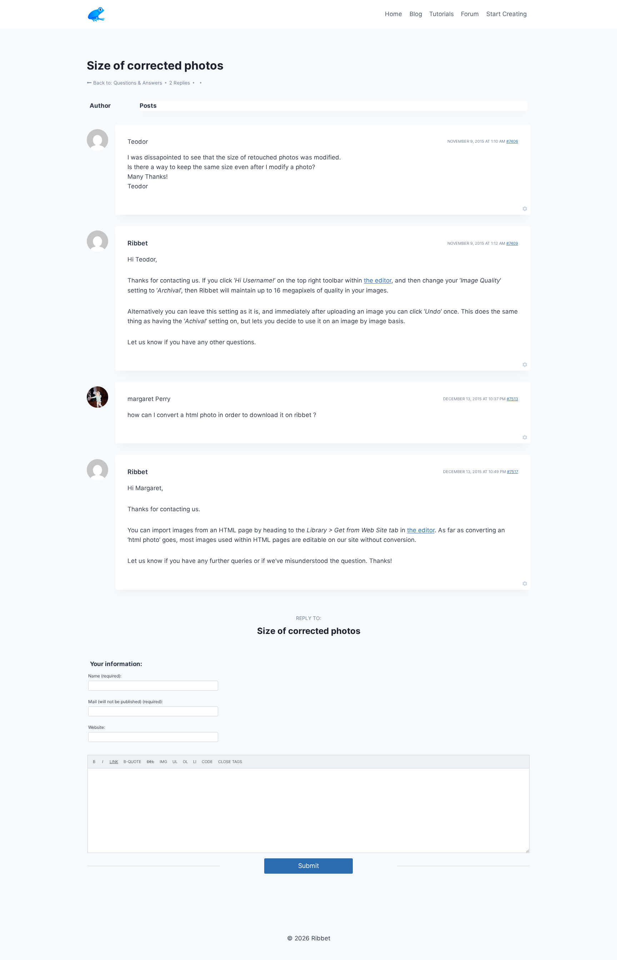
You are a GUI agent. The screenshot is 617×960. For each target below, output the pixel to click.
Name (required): (104, 676)
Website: (96, 727)
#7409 (512, 243)
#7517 (512, 471)
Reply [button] (512, 208)
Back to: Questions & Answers (127, 83)
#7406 (512, 141)
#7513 (512, 398)
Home (393, 13)
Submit (308, 865)
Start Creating (506, 13)
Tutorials (441, 13)
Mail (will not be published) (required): (125, 701)
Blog (416, 13)
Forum (470, 13)
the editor (377, 280)
